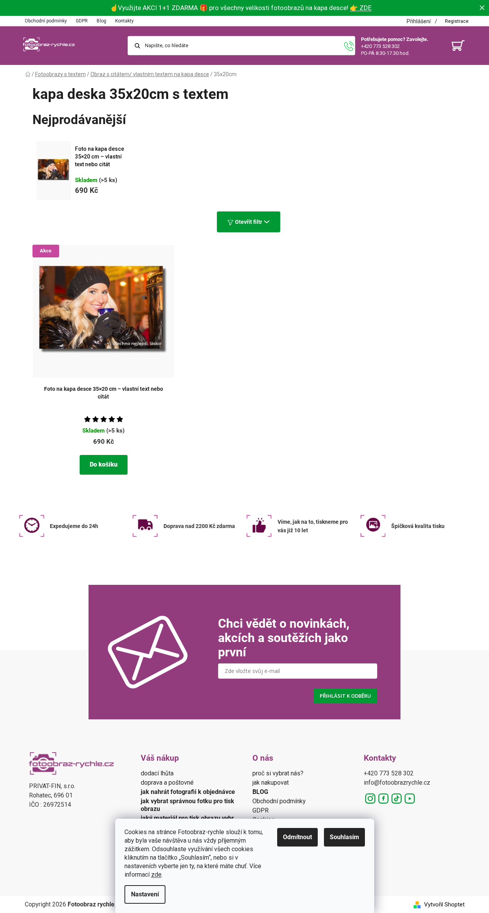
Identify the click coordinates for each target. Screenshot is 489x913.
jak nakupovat (270, 782)
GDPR (82, 21)
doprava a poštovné (167, 782)
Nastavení (145, 894)
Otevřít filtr (248, 222)
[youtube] (409, 798)
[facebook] (383, 798)
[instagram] (370, 798)
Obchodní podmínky (46, 21)
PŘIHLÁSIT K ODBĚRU (345, 695)
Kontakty (124, 21)
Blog (101, 21)
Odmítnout (297, 837)
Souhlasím (344, 837)
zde (156, 874)
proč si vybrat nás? (277, 773)
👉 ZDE (360, 8)
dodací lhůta (157, 773)
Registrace (457, 21)
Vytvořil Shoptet (444, 904)
